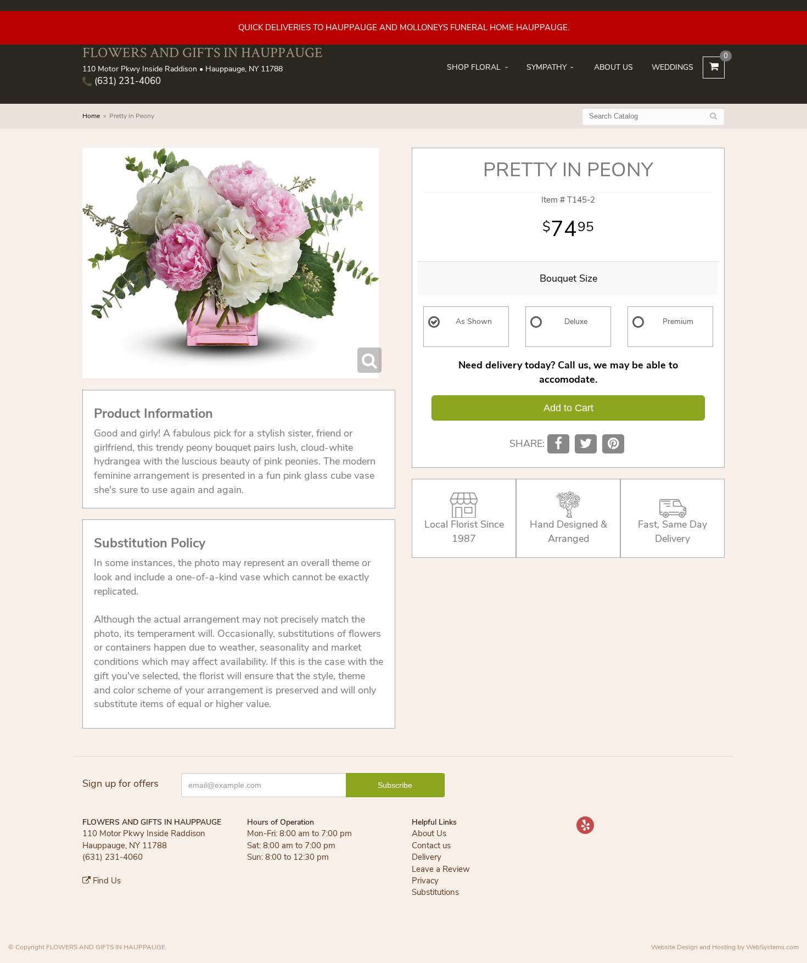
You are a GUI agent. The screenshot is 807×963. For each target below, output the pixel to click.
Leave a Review (441, 869)
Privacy (425, 880)
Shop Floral (474, 67)
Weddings (672, 67)
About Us (613, 67)
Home (91, 115)
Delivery (426, 857)
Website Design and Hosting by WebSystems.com (725, 947)
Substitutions (435, 892)
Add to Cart (568, 407)
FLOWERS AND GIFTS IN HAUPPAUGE (202, 52)
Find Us (106, 880)
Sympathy (546, 67)
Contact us (431, 845)
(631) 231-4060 (126, 81)
